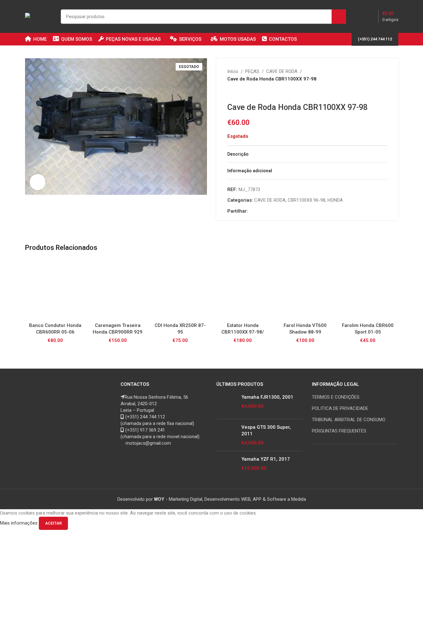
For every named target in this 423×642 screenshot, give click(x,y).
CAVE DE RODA (281, 71)
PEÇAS (252, 71)
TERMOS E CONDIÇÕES (335, 397)
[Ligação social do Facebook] (251, 211)
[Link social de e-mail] (259, 211)
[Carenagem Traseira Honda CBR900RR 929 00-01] (117, 289)
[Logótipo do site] (39, 16)
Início (232, 71)
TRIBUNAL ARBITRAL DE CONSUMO (348, 419)
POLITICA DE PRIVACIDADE (340, 408)
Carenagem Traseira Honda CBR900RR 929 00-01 (117, 332)
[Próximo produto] (246, 92)
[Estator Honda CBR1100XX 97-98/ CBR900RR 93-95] (242, 289)
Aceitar (53, 523)
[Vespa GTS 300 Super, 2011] (226, 435)
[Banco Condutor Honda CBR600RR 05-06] (55, 289)
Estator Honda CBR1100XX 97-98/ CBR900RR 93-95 (242, 332)
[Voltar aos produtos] (238, 92)
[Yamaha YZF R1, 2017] (226, 466)
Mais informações (19, 523)
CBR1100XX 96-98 (306, 200)
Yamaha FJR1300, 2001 (267, 397)
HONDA (335, 200)
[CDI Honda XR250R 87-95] (180, 289)
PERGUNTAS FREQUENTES (339, 431)
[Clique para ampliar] (37, 182)
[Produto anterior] (231, 92)
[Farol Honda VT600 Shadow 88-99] (305, 289)
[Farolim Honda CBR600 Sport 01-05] (368, 289)
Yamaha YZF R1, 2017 (265, 459)
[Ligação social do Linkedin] (267, 211)
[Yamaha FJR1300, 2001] (226, 404)
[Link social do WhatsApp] (274, 211)
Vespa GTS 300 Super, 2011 (266, 430)
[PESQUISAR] (339, 16)
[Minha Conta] (359, 16)
